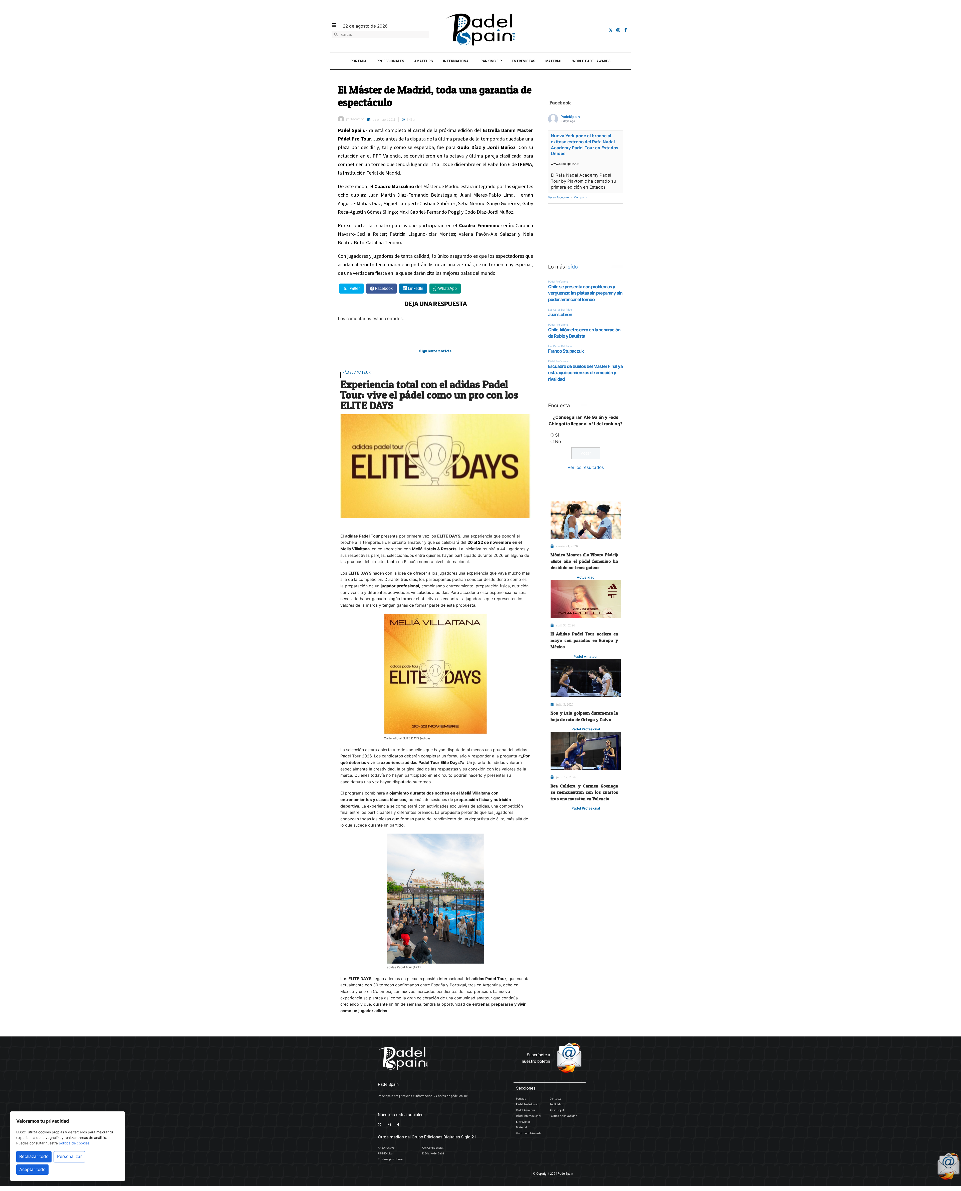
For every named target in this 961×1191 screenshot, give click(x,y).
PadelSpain (570, 116)
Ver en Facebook (558, 197)
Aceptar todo (32, 1169)
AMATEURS (423, 61)
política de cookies (74, 1143)
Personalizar (69, 1156)
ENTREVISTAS (523, 61)
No (558, 441)
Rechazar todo (34, 1156)
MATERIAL (553, 61)
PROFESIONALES (390, 61)
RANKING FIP (491, 61)
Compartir (580, 197)
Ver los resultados (586, 467)
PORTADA (358, 61)
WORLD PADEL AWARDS (591, 61)
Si (557, 435)
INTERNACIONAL (456, 61)
